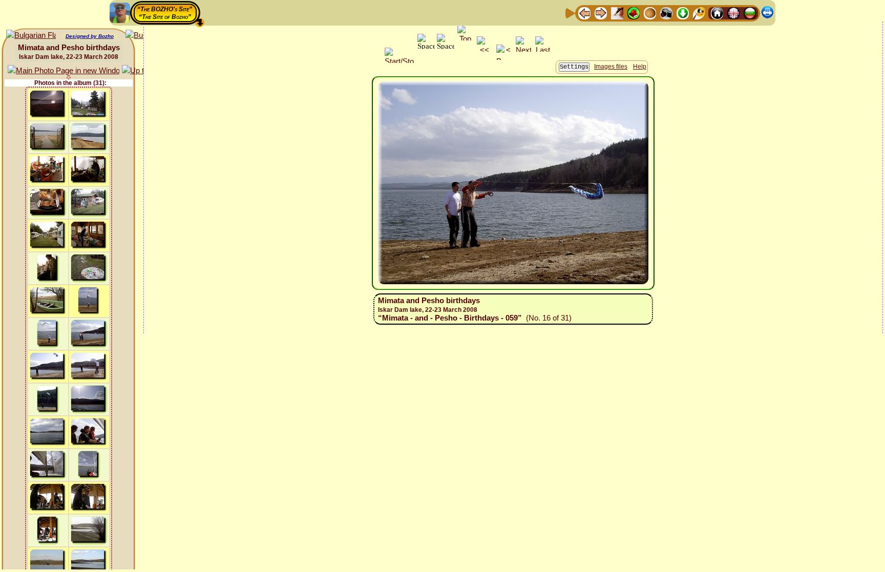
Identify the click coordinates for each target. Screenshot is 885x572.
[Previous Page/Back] (584, 12)
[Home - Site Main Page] (717, 12)
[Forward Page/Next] (601, 12)
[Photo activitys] (666, 12)
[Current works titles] (650, 12)
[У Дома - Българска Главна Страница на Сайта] (750, 12)
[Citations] (633, 12)
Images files (610, 66)
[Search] (699, 12)
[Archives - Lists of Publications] (617, 12)
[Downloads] (683, 12)
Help (639, 66)
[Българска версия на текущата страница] (31, 35)
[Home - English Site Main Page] (733, 12)
